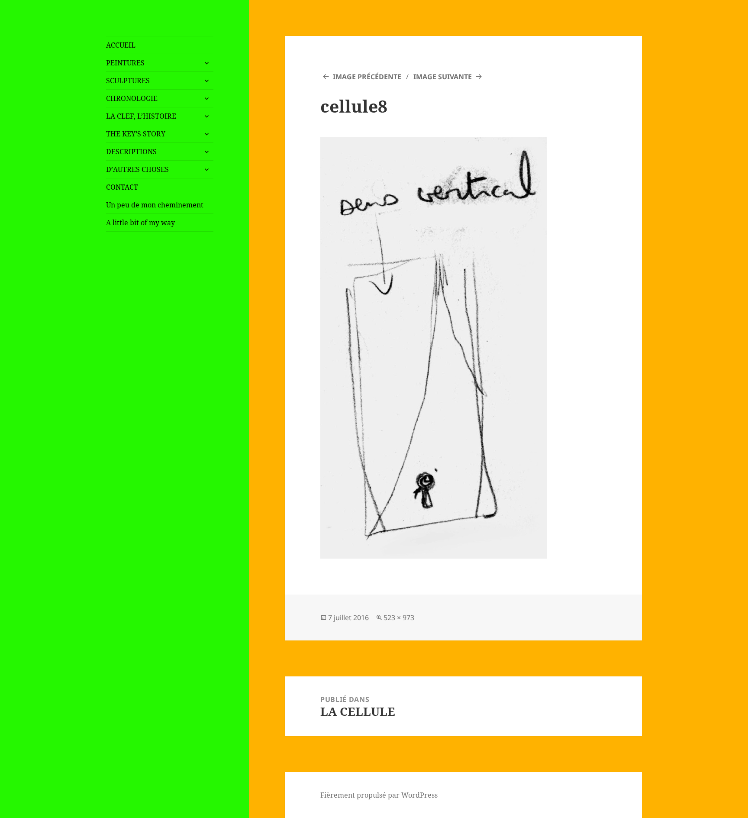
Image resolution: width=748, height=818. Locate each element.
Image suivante (442, 76)
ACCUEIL (120, 45)
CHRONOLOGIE (132, 98)
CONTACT (122, 187)
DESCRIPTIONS (131, 151)
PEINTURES (125, 63)
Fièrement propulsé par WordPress (379, 795)
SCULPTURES (128, 80)
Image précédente (367, 76)
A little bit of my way (140, 222)
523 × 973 (399, 617)
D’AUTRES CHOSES (137, 169)
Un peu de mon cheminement (154, 205)
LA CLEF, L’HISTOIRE (141, 116)
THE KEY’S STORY (135, 134)
